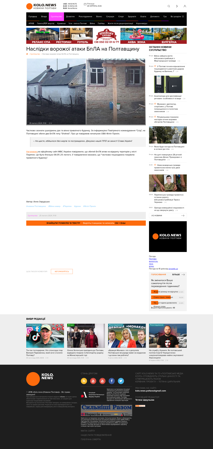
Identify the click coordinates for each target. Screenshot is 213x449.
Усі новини (156, 216)
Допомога (154, 16)
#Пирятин (67, 206)
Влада (44, 16)
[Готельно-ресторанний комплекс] (106, 36)
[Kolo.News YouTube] (168, 236)
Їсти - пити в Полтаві (78, 23)
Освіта (143, 16)
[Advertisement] (86, 178)
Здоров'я (132, 16)
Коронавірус (141, 23)
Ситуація (110, 16)
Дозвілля (70, 16)
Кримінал (61, 23)
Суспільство (56, 16)
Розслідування (85, 16)
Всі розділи (176, 16)
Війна (92, 23)
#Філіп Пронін (89, 206)
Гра (165, 16)
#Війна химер (54, 206)
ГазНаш (101, 23)
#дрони (77, 206)
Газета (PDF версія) (45, 23)
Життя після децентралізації (120, 23)
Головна (33, 16)
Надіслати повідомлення (96, 435)
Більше (176, 274)
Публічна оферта (91, 439)
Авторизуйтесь (62, 271)
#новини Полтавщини (36, 206)
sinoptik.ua (173, 269)
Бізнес (99, 16)
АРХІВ (31, 23)
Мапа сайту (88, 430)
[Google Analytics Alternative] (140, 406)
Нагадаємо (31, 151)
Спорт (121, 16)
